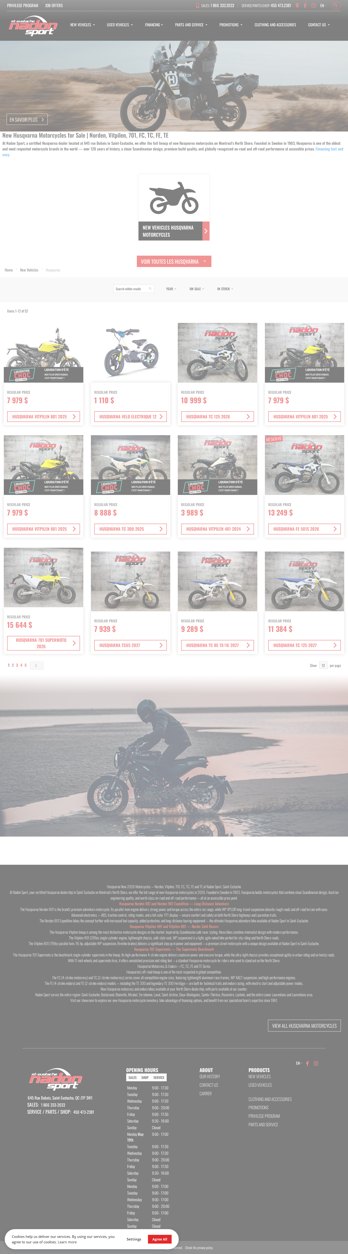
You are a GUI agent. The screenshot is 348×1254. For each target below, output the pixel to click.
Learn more (67, 1242)
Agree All (159, 1239)
